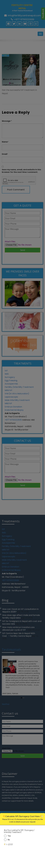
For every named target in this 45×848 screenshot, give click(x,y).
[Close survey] (42, 816)
